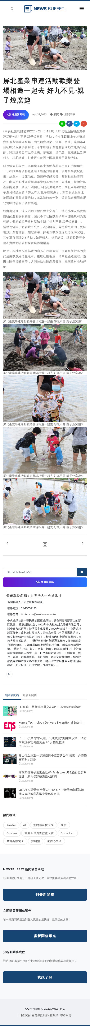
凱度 (64, 825)
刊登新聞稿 (45, 894)
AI (24, 825)
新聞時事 (69, 114)
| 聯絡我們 (65, 1015)
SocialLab (68, 833)
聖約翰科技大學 (43, 825)
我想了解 (45, 977)
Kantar (11, 825)
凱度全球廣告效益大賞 (39, 833)
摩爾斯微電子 (15, 841)
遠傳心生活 (54, 841)
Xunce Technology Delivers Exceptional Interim (51, 722)
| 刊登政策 (24, 1015)
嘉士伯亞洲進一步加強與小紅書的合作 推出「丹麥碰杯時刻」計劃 (53, 757)
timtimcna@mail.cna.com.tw (38, 614)
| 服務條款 (37, 1015)
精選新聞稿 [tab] (12, 695)
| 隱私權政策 (51, 1015)
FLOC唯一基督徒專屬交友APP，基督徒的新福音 (50, 707)
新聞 (57, 114)
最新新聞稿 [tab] (30, 695)
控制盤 (35, 841)
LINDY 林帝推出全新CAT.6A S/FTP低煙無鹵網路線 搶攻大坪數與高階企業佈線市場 (51, 792)
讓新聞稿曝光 (45, 936)
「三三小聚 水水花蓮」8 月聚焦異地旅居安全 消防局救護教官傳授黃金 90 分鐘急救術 (52, 740)
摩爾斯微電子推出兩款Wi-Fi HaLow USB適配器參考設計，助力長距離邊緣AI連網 (52, 774)
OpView (11, 833)
